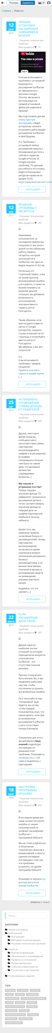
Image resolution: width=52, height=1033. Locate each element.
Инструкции (17, 936)
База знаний (15, 933)
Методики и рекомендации (26, 940)
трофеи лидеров (13, 1022)
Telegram (22, 990)
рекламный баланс (15, 1014)
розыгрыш (11, 1018)
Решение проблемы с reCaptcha (28, 208)
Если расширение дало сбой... (28, 617)
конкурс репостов (15, 1006)
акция (9, 1002)
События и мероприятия (24, 966)
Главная (6, 10)
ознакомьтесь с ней (29, 757)
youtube (35, 990)
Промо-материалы (21, 963)
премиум (32, 1006)
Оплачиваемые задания (21, 975)
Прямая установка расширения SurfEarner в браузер (28, 28)
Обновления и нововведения (27, 956)
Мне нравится (30, 47)
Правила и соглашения (23, 959)
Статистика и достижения (25, 970)
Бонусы (19, 994)
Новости (13, 949)
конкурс (32, 1002)
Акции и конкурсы (18, 929)
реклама (24, 1010)
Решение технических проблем (28, 943)
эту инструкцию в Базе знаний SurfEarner (32, 882)
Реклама (13, 2)
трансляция (25, 1018)
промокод (11, 1010)
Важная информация (22, 952)
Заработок (27, 2)
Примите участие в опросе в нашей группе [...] (31, 373)
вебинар (20, 1002)
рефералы (32, 1014)
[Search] (45, 915)
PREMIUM (10, 990)
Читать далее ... (34, 189)
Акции (9, 994)
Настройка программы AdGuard (28, 790)
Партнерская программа (33, 998)
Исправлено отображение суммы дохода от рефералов (30, 404)
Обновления (12, 998)
